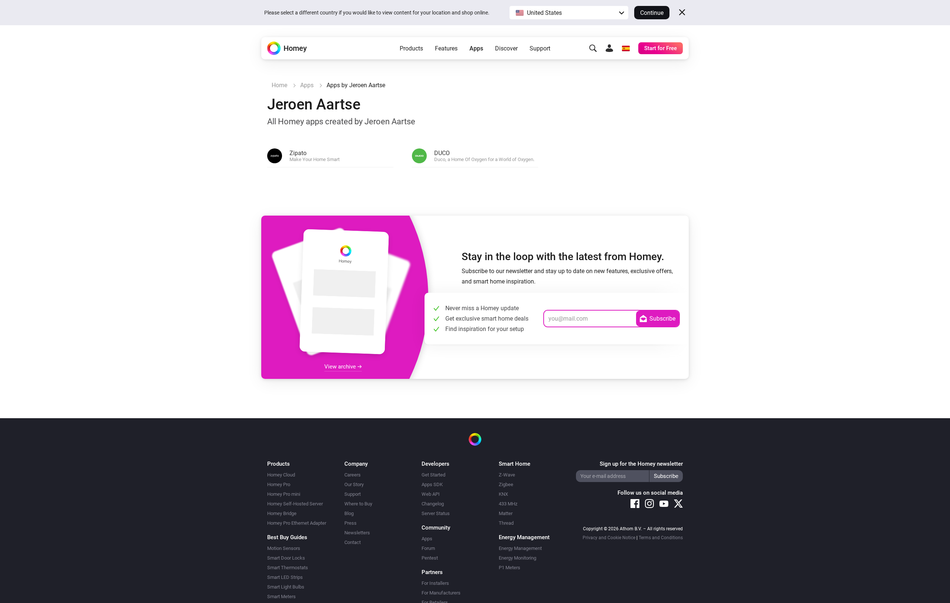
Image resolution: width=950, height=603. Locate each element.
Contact (352, 542)
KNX (503, 494)
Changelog (433, 504)
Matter (505, 513)
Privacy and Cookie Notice (609, 537)
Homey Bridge (282, 513)
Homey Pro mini (283, 494)
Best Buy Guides (287, 537)
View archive (340, 366)
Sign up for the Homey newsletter (641, 464)
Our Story (354, 484)
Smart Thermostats (287, 567)
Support (540, 48)
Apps (476, 48)
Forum (428, 548)
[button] (569, 12)
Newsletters (357, 532)
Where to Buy (358, 504)
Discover (506, 48)
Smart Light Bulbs (285, 587)
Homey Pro (278, 484)
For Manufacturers (441, 593)
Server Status (436, 513)
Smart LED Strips (285, 577)
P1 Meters (509, 567)
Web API (431, 494)
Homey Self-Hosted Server (295, 504)
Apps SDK (432, 484)
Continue (652, 12)
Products (411, 48)
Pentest (430, 558)
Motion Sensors (283, 548)
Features (446, 48)
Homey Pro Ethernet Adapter (296, 523)
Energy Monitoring (517, 558)
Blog (349, 513)
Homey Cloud (281, 475)
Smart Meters (281, 596)
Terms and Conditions (661, 537)
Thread (506, 523)
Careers (352, 475)
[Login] (609, 48)
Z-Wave (507, 475)
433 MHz (508, 504)
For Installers (435, 583)
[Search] (593, 48)
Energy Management (520, 548)
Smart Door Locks (286, 558)
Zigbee (506, 484)
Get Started (433, 475)
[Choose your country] (625, 48)
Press (350, 523)
